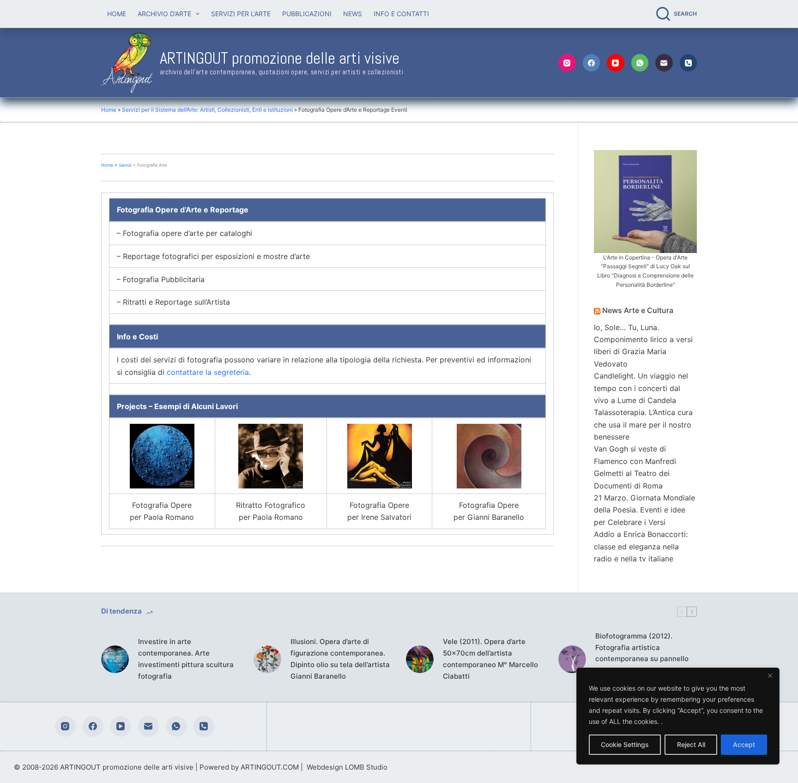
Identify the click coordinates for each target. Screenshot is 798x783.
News (352, 14)
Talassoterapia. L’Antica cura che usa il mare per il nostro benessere (643, 424)
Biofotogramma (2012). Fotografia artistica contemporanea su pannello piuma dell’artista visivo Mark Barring (644, 659)
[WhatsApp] (640, 63)
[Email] (664, 63)
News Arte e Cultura (637, 310)
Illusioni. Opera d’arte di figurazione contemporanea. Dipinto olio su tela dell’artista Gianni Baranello (340, 658)
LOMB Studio (366, 767)
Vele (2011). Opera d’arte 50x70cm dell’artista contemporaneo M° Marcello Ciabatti (490, 658)
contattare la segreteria (208, 372)
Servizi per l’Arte (241, 14)
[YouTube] (615, 63)
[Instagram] (567, 63)
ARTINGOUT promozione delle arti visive (279, 58)
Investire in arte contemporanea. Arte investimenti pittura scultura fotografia (186, 658)
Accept (744, 744)
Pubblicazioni (307, 14)
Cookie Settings (625, 744)
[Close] (769, 675)
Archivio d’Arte (164, 14)
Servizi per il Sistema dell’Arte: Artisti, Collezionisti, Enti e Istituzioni (207, 109)
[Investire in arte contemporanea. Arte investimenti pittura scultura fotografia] (115, 659)
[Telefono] (688, 63)
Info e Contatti (401, 14)
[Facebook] (591, 63)
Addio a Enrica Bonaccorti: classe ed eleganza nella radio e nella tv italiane (641, 546)
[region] (678, 716)
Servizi (125, 165)
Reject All (691, 744)
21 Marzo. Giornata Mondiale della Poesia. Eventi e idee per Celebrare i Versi (644, 510)
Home (116, 14)
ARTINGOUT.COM (270, 767)
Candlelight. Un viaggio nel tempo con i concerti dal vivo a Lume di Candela (641, 388)
